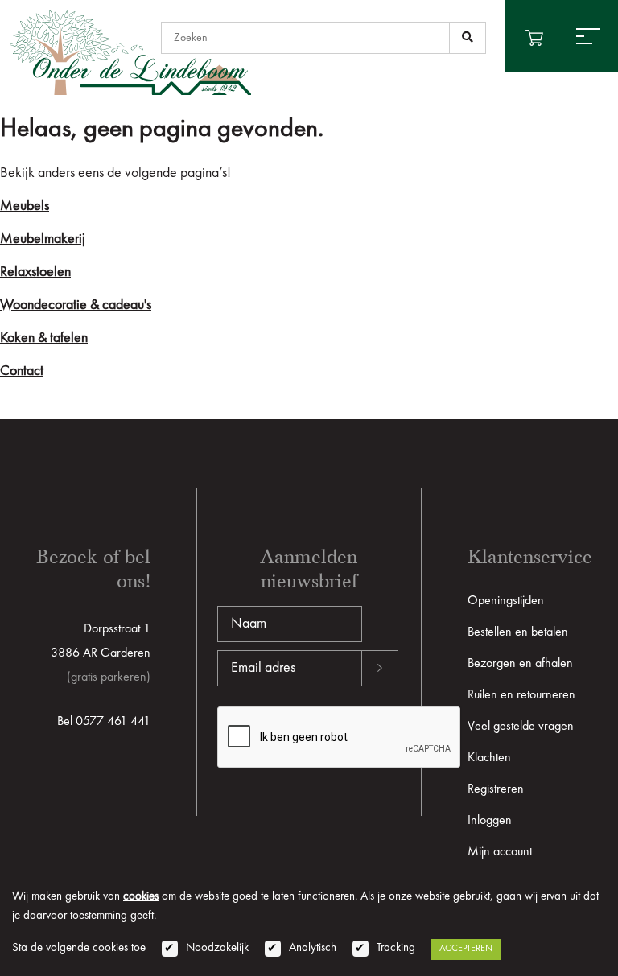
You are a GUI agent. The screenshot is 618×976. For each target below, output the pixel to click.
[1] (467, 38)
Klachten (489, 758)
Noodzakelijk (217, 948)
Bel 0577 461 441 (103, 721)
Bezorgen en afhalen (520, 663)
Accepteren (465, 948)
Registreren (496, 789)
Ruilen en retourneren (521, 695)
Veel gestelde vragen (521, 726)
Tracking (396, 948)
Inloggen (490, 820)
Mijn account (500, 852)
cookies (141, 897)
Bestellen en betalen (518, 632)
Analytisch (312, 948)
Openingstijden (506, 601)
